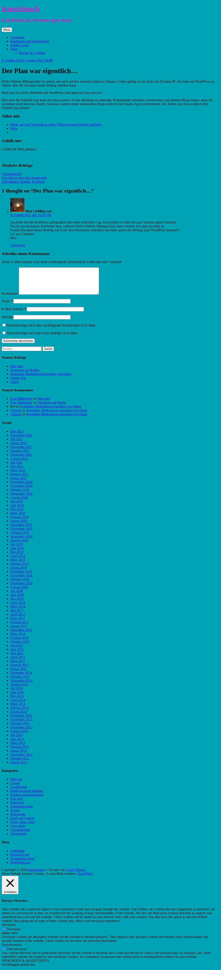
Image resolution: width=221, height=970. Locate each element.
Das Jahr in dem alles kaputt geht (24, 178)
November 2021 (21, 447)
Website (7, 317)
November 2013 (21, 719)
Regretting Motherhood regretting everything (40, 374)
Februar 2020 (19, 517)
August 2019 (19, 540)
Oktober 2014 (19, 676)
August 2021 (19, 458)
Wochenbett (18, 833)
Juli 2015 (16, 645)
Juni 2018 (17, 595)
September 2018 (21, 583)
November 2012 (21, 754)
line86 (48, 60)
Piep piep (16, 366)
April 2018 (17, 602)
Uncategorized (12, 174)
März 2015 (17, 661)
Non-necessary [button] (12, 944)
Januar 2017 (18, 626)
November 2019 (21, 528)
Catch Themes (75, 870)
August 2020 (19, 497)
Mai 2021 (17, 466)
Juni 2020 (17, 505)
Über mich (17, 826)
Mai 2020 (17, 509)
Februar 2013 (19, 746)
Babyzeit (16, 779)
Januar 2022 (18, 443)
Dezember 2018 (21, 571)
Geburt (15, 783)
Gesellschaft (18, 787)
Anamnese (17, 37)
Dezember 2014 (21, 673)
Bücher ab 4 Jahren (32, 53)
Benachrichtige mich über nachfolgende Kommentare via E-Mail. (51, 325)
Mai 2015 (17, 653)
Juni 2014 (17, 692)
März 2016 (17, 634)
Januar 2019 (18, 567)
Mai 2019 (17, 552)
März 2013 (17, 743)
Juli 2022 (16, 439)
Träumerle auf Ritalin (24, 370)
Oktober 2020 (19, 489)
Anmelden (17, 851)
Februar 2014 (19, 708)
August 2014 (19, 684)
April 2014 (17, 700)
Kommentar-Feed (22, 858)
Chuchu (15, 410)
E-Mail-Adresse (14, 309)
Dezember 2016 (21, 630)
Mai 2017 (17, 610)
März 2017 (17, 618)
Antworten (17, 245)
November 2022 (21, 435)
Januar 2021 (18, 478)
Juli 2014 (16, 688)
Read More (85, 873)
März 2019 (17, 560)
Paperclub (17, 802)
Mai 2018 (17, 599)
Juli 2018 (16, 591)
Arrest (14, 382)
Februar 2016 (19, 637)
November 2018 (21, 575)
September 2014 (21, 680)
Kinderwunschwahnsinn (27, 795)
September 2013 (21, 727)
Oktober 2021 (19, 451)
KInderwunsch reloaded (26, 791)
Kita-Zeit (16, 798)
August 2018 (19, 587)
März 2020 (17, 513)
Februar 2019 (19, 563)
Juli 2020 (16, 501)
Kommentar (10, 293)
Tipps (14, 49)
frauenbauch (20, 8)
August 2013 (19, 731)
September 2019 (21, 536)
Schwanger (18, 814)
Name (7, 301)
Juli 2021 (16, 462)
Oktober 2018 (19, 579)
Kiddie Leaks (19, 45)
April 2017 (17, 614)
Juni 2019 (17, 548)
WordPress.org (20, 862)
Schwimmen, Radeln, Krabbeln (23, 181)
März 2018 (17, 606)
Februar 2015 (19, 665)
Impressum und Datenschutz (29, 41)
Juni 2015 (17, 649)
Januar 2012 (18, 762)
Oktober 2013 (19, 723)
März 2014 (17, 704)
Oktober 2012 (19, 758)
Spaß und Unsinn (22, 818)
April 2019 (17, 556)
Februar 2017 (19, 622)
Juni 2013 (17, 739)
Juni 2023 (17, 431)
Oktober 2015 (19, 641)
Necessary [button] (9, 925)
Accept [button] (50, 873)
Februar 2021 (19, 474)
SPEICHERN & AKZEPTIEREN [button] (25, 960)
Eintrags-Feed (19, 854)
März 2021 (17, 470)
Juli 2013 (16, 735)
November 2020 (21, 486)
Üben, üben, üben (22, 822)
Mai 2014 (17, 696)
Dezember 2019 (21, 525)
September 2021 (21, 454)
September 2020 (21, 493)
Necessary (14, 929)
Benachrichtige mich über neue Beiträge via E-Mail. (42, 333)
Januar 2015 (18, 669)
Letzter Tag (18, 378)
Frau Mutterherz (21, 398)
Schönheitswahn (21, 806)
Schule (15, 810)
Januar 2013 (18, 750)
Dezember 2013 (21, 715)
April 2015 (17, 657)
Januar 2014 (18, 711)
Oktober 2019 (19, 532)
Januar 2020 (18, 521)
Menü (6, 29)
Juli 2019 (16, 544)
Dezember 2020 (21, 482)
